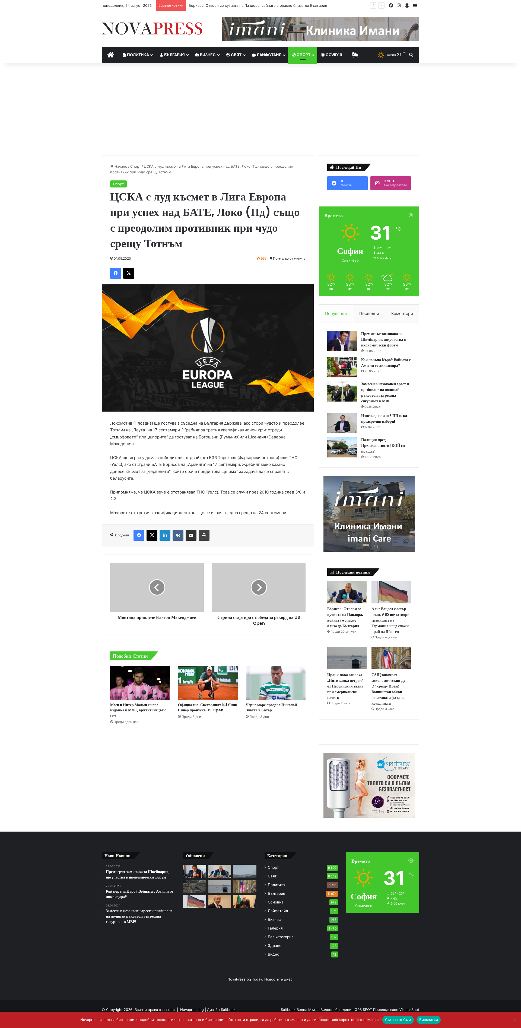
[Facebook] (115, 273)
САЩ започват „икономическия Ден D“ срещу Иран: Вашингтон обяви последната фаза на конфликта (389, 689)
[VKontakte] (178, 535)
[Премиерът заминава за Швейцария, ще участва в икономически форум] (342, 341)
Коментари (402, 313)
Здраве (274, 945)
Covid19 (333, 54)
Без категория (281, 937)
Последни (369, 313)
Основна (276, 902)
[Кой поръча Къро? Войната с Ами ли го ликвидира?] (342, 367)
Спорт (303, 54)
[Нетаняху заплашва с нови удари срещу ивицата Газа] (219, 901)
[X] (128, 273)
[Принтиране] (204, 535)
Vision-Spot (409, 1009)
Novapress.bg (192, 1009)
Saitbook (228, 1009)
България (174, 54)
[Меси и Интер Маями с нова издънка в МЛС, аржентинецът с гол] (140, 682)
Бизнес (207, 54)
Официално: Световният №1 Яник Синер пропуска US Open (207, 707)
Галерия (275, 928)
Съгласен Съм (398, 1019)
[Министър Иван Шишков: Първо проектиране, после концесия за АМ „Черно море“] (194, 871)
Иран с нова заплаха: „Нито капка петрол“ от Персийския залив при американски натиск (345, 686)
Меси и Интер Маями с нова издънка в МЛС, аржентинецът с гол (138, 710)
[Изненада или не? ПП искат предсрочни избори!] (342, 423)
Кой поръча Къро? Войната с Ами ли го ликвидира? (386, 362)
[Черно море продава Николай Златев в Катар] (276, 682)
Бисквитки (428, 1019)
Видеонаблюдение (337, 1009)
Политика (137, 54)
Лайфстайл (268, 54)
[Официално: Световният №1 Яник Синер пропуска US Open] (208, 682)
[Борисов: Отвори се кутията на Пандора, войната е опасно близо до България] (347, 592)
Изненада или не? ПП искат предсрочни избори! (385, 418)
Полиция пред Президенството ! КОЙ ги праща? (383, 445)
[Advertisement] (260, 109)
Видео (273, 954)
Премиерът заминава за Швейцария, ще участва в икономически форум (383, 339)
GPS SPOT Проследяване (377, 1009)
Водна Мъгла (308, 1009)
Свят (236, 54)
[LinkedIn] (165, 535)
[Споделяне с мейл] (191, 535)
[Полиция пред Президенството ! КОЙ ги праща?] (342, 447)
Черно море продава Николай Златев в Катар (271, 707)
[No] (514, 1020)
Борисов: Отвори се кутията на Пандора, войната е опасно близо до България (258, 5)
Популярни (336, 313)
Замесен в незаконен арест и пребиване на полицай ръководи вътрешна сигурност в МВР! (385, 392)
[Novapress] (152, 28)
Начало (120, 166)
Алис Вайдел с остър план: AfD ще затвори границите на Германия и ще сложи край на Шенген (390, 620)
